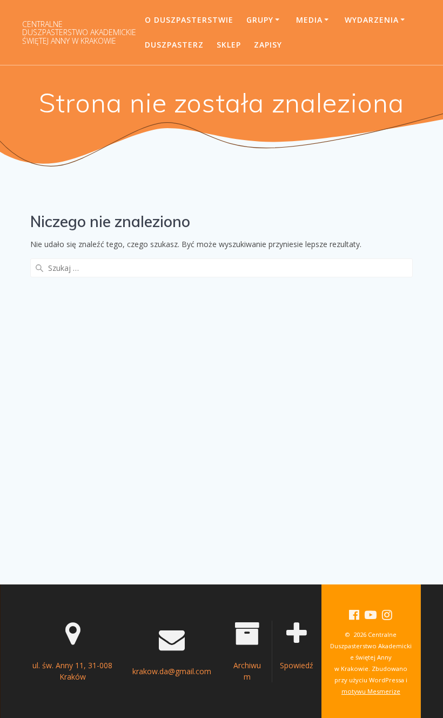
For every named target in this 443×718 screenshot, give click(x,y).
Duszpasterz (174, 44)
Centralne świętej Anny (79, 32)
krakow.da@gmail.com (171, 671)
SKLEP (229, 44)
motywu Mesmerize (370, 691)
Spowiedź (296, 665)
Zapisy (268, 44)
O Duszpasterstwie (189, 20)
